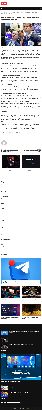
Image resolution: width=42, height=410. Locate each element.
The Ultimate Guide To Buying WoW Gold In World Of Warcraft (30, 318)
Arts (2, 189)
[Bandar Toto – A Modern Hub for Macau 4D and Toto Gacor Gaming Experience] (31, 292)
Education (3, 198)
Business (3, 193)
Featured (7, 12)
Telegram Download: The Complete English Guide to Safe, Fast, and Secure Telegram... (19, 281)
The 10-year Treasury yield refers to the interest (11, 132)
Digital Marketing (4, 196)
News (2, 229)
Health (2, 220)
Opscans (31, 169)
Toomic (28, 408)
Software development (5, 239)
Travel (2, 246)
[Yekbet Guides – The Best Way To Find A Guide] (21, 367)
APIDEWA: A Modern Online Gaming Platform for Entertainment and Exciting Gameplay (9, 300)
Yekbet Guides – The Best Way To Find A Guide (10, 381)
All (1, 184)
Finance (2, 208)
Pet (1, 232)
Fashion (2, 203)
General (2, 215)
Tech (2, 244)
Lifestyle (2, 227)
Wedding (3, 251)
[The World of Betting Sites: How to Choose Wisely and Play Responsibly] (10, 310)
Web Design (3, 249)
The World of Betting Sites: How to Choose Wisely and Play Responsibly (10, 318)
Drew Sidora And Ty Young (11, 169)
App (2, 186)
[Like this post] (22, 136)
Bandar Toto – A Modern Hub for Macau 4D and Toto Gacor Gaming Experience (30, 300)
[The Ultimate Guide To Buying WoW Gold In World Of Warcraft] (31, 310)
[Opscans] (31, 161)
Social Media (3, 237)
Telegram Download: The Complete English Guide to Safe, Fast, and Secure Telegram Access (24, 331)
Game (2, 213)
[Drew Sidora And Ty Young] (11, 161)
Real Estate (3, 234)
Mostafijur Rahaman (11, 140)
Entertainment (4, 201)
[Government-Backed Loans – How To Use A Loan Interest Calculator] (4, 388)
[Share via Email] (27, 136)
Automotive (3, 191)
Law (2, 225)
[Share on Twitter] (24, 136)
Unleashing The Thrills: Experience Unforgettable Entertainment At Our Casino (22, 392)
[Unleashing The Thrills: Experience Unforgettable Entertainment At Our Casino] (4, 394)
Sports (2, 241)
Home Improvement (5, 222)
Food (2, 210)
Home (2, 12)
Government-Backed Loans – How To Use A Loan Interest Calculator (20, 386)
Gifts (2, 217)
